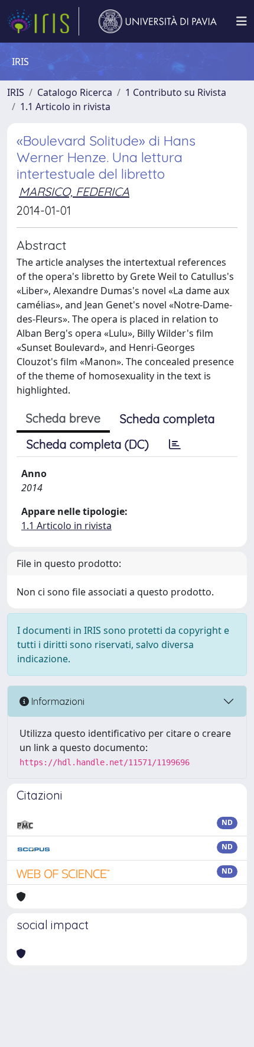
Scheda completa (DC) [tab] (88, 444)
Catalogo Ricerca (74, 92)
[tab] (175, 444)
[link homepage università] (157, 21)
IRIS (15, 92)
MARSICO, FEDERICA (74, 191)
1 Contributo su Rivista (175, 92)
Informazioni (56, 701)
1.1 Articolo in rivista (65, 106)
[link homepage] (43, 21)
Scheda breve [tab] (63, 418)
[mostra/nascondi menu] (241, 21)
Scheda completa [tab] (167, 418)
